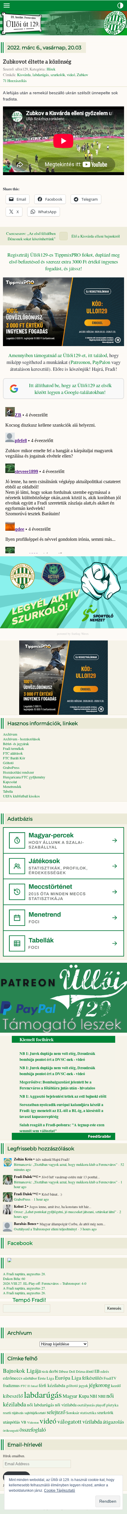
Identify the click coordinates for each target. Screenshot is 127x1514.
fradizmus (11, 1385)
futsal (34, 1386)
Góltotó (8, 762)
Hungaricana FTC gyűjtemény (24, 777)
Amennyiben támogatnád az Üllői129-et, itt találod (57, 355)
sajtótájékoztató (35, 1413)
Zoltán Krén (23, 1159)
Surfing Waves (80, 634)
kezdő (116, 1385)
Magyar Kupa (76, 1395)
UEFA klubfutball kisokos (21, 796)
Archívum (10, 734)
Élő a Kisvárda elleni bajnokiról (95, 236)
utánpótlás (11, 1422)
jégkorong (99, 1385)
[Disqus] (63, 479)
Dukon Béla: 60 (14, 1278)
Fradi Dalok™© (26, 1176)
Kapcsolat (10, 781)
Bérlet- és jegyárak (16, 743)
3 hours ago (88, 1228)
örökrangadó (11, 1430)
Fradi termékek (13, 748)
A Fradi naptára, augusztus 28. (24, 1273)
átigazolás (113, 1421)
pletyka (112, 1405)
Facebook (19, 1243)
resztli (7, 1413)
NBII (101, 1396)
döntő (90, 1371)
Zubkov (82, 74)
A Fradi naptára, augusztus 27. (24, 1288)
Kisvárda (24, 74)
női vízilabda (65, 1405)
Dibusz (63, 1371)
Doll (72, 1371)
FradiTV (110, 1378)
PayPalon (101, 362)
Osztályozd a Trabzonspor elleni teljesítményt (45, 1228)
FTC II (25, 1386)
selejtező (56, 1412)
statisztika (88, 1412)
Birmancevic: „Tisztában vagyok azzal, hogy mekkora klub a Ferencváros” (65, 1164)
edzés (104, 1371)
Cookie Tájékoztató (59, 1490)
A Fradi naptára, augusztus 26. (24, 1292)
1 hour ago (41, 1199)
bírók (45, 1371)
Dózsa (80, 1371)
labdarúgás (40, 74)
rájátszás (18, 1413)
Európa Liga (68, 1377)
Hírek (51, 69)
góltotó (72, 1385)
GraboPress (11, 767)
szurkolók (58, 74)
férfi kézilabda (52, 1385)
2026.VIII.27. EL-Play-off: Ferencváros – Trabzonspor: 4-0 (44, 1283)
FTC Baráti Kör (14, 758)
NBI (93, 1396)
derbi (53, 1371)
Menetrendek (12, 786)
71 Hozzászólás (15, 80)
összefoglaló (32, 1429)
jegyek (83, 1385)
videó (71, 74)
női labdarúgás (40, 1405)
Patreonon (80, 362)
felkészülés (92, 1378)
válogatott (69, 1421)
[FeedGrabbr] (63, 1136)
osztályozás (86, 1405)
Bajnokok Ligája (22, 1370)
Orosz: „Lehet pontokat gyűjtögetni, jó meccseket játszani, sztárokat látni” (65, 1211)
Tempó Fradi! (29, 1300)
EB (97, 1371)
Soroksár (72, 1412)
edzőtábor (30, 1378)
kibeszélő (13, 1395)
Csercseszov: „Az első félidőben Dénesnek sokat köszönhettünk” (31, 236)
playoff (100, 1405)
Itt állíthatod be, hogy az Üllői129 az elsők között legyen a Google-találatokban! (70, 388)
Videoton (33, 1422)
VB (23, 1422)
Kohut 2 (20, 1206)
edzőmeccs (12, 1378)
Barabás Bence (25, 1223)
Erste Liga (46, 1378)
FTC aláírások (13, 753)
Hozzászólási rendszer (18, 772)
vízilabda (92, 1421)
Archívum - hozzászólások (21, 738)
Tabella (8, 791)
